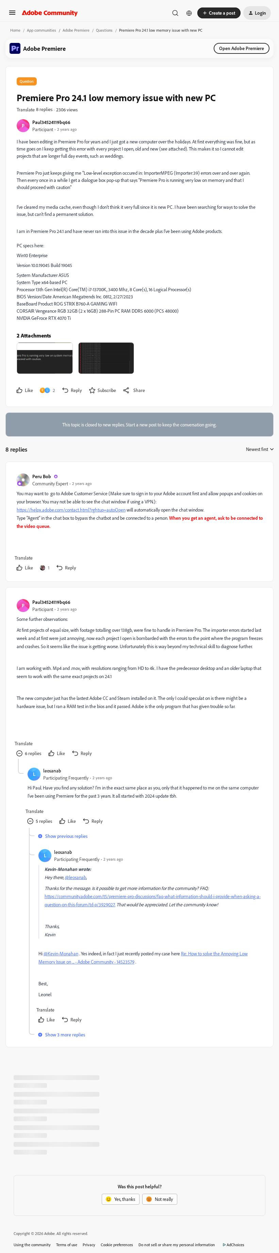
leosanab (52, 770)
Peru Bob (41, 476)
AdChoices (235, 1244)
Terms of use (66, 1244)
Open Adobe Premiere (241, 48)
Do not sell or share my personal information (176, 1244)
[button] (12, 15)
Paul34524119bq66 (51, 122)
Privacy (89, 1244)
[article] (139, 523)
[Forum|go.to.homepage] (50, 12)
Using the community (32, 1244)
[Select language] (189, 12)
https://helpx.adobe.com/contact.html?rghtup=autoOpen (71, 510)
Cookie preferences (117, 1244)
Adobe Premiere (76, 30)
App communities (41, 30)
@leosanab (75, 877)
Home (15, 30)
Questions (104, 30)
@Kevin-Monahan (61, 953)
